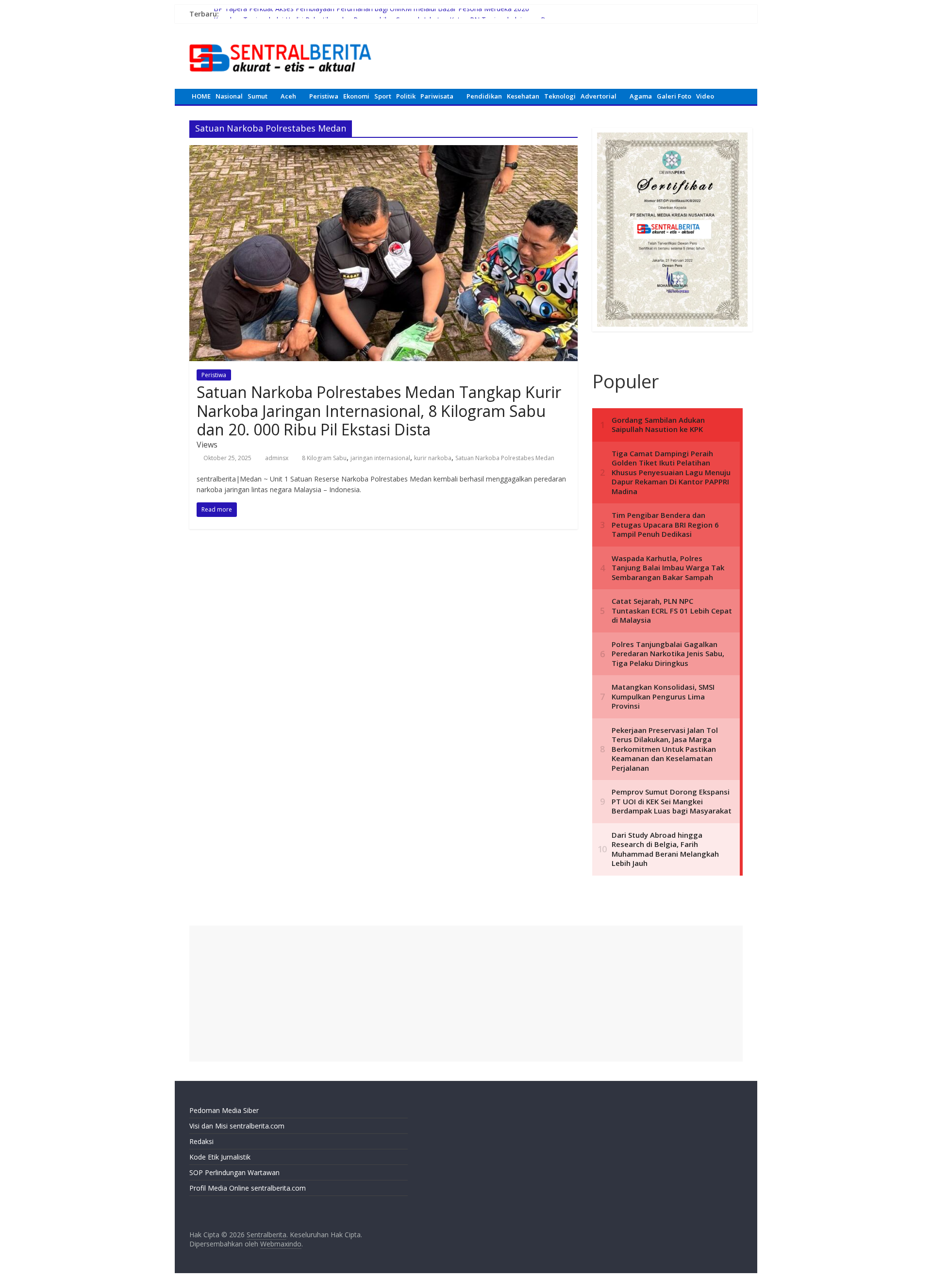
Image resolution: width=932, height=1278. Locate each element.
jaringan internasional (380, 458)
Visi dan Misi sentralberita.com (236, 1125)
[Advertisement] (466, 994)
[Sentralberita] (280, 38)
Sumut (257, 96)
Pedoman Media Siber (224, 1110)
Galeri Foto (674, 96)
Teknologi (560, 96)
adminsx (276, 458)
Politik (406, 96)
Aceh (288, 96)
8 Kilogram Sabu (324, 458)
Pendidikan (484, 96)
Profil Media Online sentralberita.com (247, 1188)
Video (705, 96)
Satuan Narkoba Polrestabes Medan (504, 458)
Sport (382, 96)
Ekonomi (356, 96)
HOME (201, 96)
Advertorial (598, 96)
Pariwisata (436, 96)
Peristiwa (323, 96)
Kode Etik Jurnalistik (219, 1157)
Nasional (229, 96)
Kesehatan (523, 96)
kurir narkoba (432, 458)
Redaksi (201, 1141)
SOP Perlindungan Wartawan (234, 1172)
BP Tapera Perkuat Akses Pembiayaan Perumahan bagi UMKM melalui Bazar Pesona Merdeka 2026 (371, 13)
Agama (641, 96)
